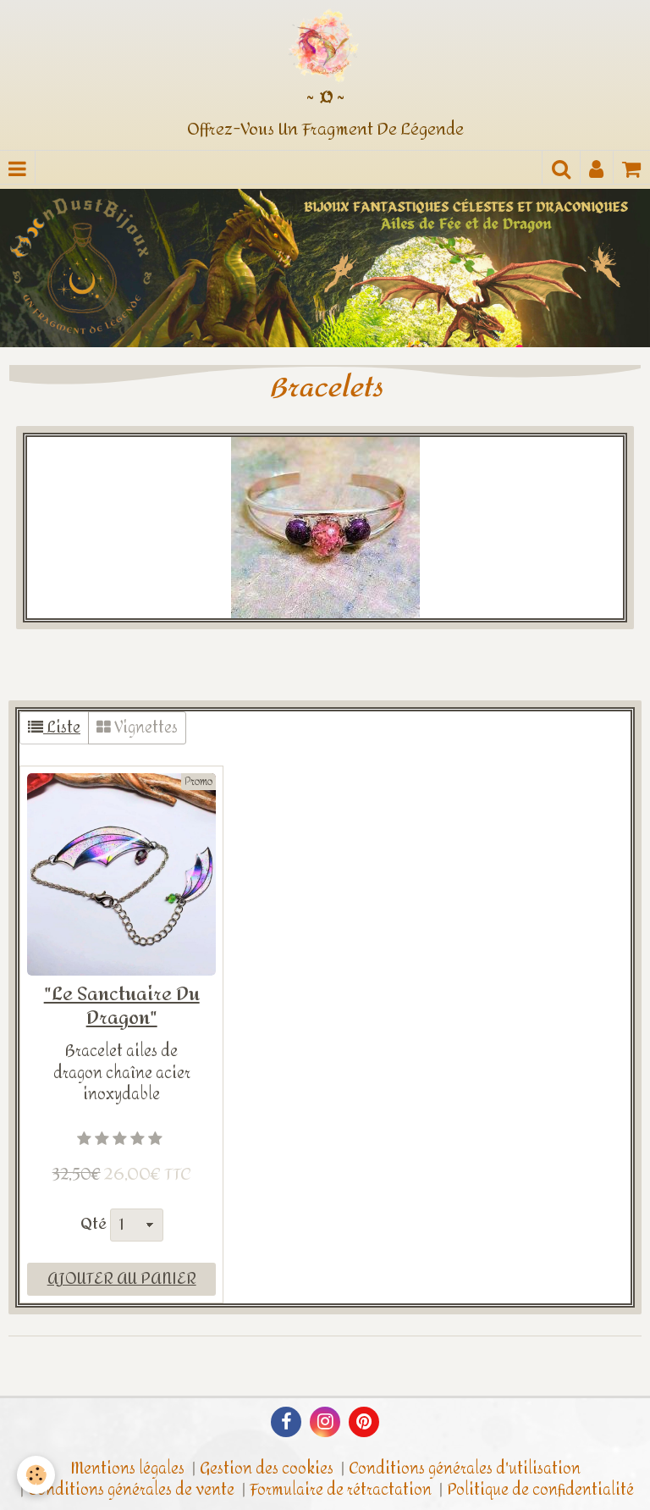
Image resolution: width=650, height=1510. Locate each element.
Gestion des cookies (266, 1469)
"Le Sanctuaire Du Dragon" (122, 1006)
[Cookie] (36, 1475)
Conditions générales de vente (131, 1490)
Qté (93, 1225)
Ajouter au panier (121, 1279)
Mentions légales (127, 1469)
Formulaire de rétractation (341, 1490)
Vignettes (144, 728)
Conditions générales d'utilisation (465, 1469)
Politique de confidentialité (540, 1490)
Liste (61, 728)
